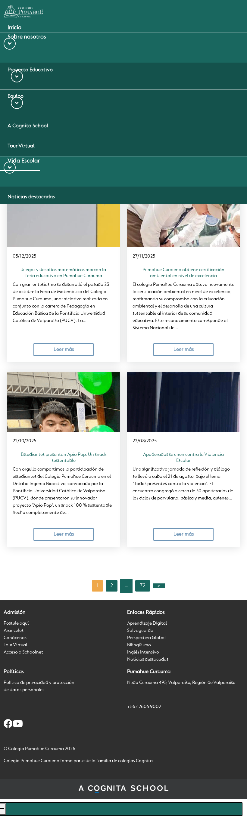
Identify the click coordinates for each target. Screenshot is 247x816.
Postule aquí (16, 623)
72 (142, 586)
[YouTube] (18, 724)
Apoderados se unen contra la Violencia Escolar (183, 457)
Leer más (64, 349)
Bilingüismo (139, 645)
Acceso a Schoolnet (23, 652)
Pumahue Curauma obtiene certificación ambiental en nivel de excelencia (183, 272)
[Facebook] (8, 724)
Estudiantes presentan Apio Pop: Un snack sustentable (64, 457)
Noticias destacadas (147, 659)
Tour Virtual (15, 645)
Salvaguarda (140, 630)
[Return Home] (23, 11)
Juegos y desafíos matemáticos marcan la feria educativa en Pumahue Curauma (63, 272)
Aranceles (13, 630)
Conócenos (15, 637)
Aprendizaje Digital (147, 623)
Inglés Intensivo (143, 652)
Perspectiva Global (146, 637)
